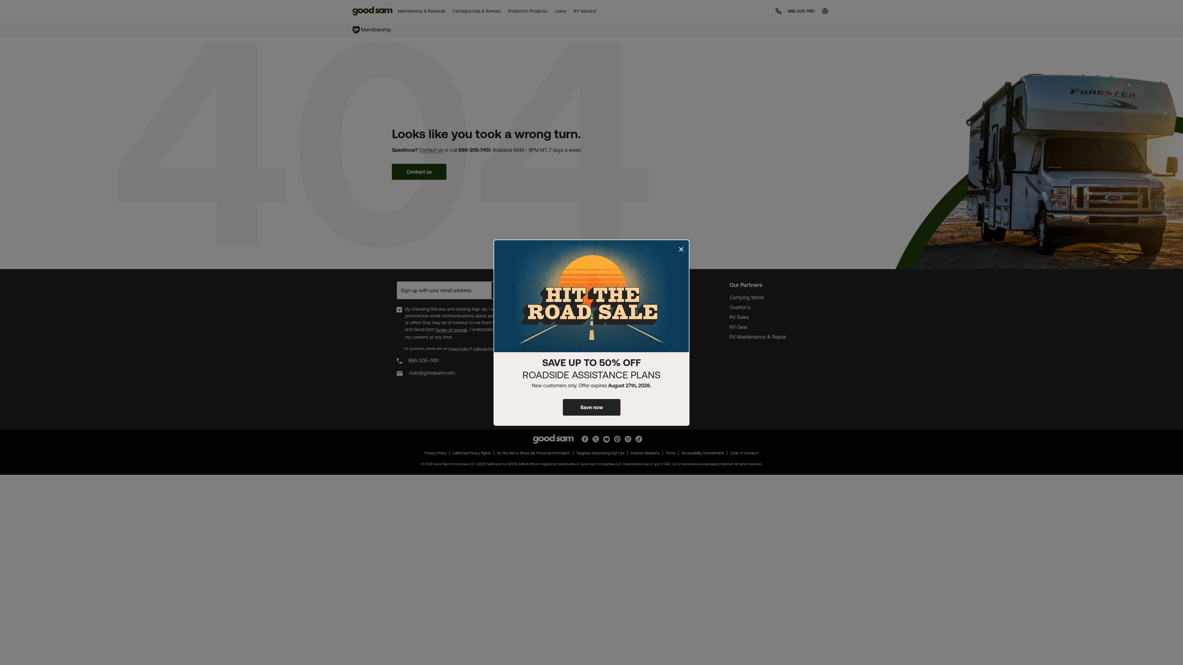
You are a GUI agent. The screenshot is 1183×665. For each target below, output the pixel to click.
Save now (591, 407)
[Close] (681, 249)
